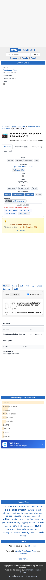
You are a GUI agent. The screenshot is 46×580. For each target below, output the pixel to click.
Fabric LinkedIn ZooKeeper (24, 133)
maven (32, 522)
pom (11, 188)
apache (21, 506)
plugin (38, 525)
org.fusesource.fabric (17, 126)
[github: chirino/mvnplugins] (23, 176)
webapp (23, 535)
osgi (36, 160)
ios (31, 519)
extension (26, 516)
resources (10, 529)
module (8, 526)
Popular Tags (23, 502)
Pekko (34, 551)
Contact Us (19, 576)
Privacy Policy (31, 576)
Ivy (33, 286)
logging (25, 523)
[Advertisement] (23, 23)
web (41, 532)
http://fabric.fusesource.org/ (23, 167)
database (38, 513)
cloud (13, 513)
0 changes (21, 230)
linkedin (19, 160)
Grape (39, 286)
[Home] (23, 51)
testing (26, 532)
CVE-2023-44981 (11, 210)
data (31, 513)
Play (23, 551)
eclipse (9, 516)
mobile (40, 522)
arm (33, 506)
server (30, 529)
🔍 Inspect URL (18, 170)
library (17, 522)
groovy (22, 519)
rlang (19, 529)
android (12, 506)
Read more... (23, 559)
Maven (6, 286)
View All (34, 188)
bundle (10, 160)
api (28, 506)
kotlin (10, 522)
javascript (38, 519)
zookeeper (28, 160)
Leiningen (7, 289)
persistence (29, 526)
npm (15, 526)
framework (36, 516)
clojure (6, 513)
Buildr (16, 289)
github (7, 519)
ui (37, 532)
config (20, 513)
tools (33, 532)
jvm (4, 522)
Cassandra (23, 554)
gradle (15, 519)
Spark (28, 551)
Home (4, 126)
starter (17, 532)
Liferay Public (18, 194)
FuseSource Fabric (10, 70)
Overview (7, 147)
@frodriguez (33, 546)
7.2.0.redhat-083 (30, 227)
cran (26, 513)
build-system (19, 510)
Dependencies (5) (21, 147)
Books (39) (8, 151)
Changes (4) (37, 147)
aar (5, 506)
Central (7, 194)
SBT (21, 286)
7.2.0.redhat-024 (19, 136)
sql (12, 532)
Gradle (14, 286)
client (38, 510)
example (17, 516)
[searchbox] (18, 54)
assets (40, 506)
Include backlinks (35, 294)
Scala (18, 551)
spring (6, 532)
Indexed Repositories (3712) (23, 397)
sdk (24, 529)
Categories (15, 58)
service (38, 529)
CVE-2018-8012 (10, 214)
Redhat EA (29, 194)
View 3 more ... (24, 214)
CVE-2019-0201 (25, 210)
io (28, 519)
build (8, 510)
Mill (27, 286)
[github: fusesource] (4, 84)
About (33, 58)
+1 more (38, 194)
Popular (25, 58)
